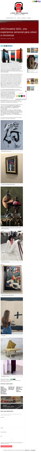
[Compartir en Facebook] (8, 46)
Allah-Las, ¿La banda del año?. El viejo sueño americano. (19, 389)
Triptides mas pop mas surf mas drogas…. (11, 388)
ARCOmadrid (16, 380)
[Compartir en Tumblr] (4, 46)
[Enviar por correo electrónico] (11, 46)
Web (1, 436)
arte (20, 380)
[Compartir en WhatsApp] (3, 46)
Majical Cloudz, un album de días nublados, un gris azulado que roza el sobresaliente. (4, 390)
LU (13, 38)
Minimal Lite (27, 450)
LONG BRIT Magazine (19, 13)
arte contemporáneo (5, 381)
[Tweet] (1, 46)
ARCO (8, 380)
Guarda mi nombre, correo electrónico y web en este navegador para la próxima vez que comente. (12, 443)
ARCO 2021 (11, 380)
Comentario (3, 417)
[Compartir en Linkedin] (10, 46)
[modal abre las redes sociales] (6, 46)
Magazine (3, 380)
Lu (10, 381)
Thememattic (33, 450)
